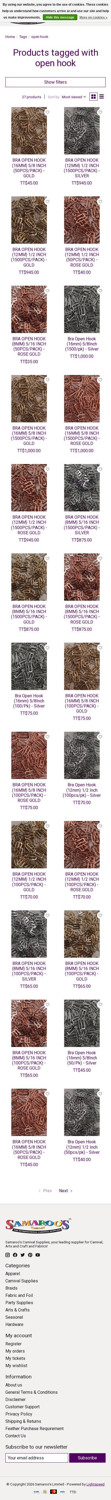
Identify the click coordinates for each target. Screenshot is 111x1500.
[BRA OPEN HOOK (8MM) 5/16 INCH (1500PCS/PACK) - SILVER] (82, 487)
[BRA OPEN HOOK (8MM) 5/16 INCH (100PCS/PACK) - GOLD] (82, 934)
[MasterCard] (53, 1492)
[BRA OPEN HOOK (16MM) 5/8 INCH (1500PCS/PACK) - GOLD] (29, 398)
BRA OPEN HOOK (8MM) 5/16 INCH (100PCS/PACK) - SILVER (29, 971)
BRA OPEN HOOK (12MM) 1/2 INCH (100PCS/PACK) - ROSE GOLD (82, 882)
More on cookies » (93, 17)
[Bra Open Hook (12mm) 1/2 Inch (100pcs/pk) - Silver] (82, 755)
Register (13, 1343)
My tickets (15, 1358)
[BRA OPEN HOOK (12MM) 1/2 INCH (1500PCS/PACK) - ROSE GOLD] (29, 487)
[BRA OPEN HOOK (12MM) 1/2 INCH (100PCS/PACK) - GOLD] (29, 844)
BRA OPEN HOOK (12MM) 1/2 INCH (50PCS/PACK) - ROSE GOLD (82, 257)
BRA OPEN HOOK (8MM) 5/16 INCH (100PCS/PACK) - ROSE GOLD (29, 1060)
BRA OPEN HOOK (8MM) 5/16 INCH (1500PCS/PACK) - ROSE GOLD (82, 614)
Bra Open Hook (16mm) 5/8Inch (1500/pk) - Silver (82, 344)
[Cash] (44, 1492)
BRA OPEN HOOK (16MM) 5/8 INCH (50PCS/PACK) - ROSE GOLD (29, 1149)
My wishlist (16, 1365)
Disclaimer (15, 1399)
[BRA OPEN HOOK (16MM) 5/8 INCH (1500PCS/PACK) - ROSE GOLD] (82, 398)
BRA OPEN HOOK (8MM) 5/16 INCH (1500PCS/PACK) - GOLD (29, 614)
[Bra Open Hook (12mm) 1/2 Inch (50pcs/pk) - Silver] (82, 1112)
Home (10, 37)
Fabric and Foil (19, 1295)
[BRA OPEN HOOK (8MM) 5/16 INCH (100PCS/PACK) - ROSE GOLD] (29, 1023)
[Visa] (62, 1492)
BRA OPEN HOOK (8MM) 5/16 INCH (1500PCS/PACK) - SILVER (82, 525)
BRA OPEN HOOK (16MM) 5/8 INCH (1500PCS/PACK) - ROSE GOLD (82, 436)
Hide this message (60, 17)
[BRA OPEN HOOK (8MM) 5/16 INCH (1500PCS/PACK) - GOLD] (29, 577)
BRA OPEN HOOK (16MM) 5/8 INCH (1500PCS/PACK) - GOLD (29, 436)
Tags (23, 37)
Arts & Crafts (17, 1309)
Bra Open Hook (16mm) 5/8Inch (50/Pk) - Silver (82, 1058)
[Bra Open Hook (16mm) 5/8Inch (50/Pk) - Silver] (82, 1023)
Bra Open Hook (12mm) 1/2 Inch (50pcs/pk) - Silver (82, 1147)
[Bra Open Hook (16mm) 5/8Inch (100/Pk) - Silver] (29, 666)
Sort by (53, 97)
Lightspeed (95, 1484)
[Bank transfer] (36, 1492)
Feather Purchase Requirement (34, 1428)
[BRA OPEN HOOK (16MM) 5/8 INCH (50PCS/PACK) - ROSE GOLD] (29, 1112)
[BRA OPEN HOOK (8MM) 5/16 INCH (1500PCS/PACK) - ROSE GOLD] (82, 577)
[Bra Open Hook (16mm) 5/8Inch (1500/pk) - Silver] (82, 309)
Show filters (55, 82)
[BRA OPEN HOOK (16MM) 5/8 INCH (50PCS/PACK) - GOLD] (29, 130)
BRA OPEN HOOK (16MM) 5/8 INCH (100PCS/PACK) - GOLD (82, 703)
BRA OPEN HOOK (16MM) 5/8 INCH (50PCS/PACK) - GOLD (29, 168)
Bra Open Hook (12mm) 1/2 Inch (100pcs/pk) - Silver (82, 790)
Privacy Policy (18, 1414)
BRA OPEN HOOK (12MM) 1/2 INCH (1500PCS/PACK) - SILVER (82, 168)
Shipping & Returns (23, 1421)
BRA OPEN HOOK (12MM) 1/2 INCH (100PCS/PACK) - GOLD (29, 882)
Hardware (14, 1324)
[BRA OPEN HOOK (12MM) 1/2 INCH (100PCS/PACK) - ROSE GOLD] (82, 844)
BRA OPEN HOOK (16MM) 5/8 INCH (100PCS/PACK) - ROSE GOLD (29, 792)
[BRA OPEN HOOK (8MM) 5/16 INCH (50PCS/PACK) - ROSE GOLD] (29, 309)
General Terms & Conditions (31, 1392)
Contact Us (15, 1435)
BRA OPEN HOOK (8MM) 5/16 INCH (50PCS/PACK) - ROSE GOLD (29, 346)
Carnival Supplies (21, 1280)
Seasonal (14, 1317)
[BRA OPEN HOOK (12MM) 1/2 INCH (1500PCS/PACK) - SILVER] (82, 130)
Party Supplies (19, 1302)
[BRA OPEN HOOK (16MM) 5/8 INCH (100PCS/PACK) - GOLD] (82, 666)
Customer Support (22, 1406)
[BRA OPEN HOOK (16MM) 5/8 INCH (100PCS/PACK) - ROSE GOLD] (29, 755)
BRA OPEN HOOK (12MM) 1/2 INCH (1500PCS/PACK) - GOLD (29, 257)
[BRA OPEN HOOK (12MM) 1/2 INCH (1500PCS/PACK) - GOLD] (29, 220)
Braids (11, 1288)
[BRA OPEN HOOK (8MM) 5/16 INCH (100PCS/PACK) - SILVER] (29, 934)
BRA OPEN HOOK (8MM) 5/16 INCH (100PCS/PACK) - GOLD (82, 971)
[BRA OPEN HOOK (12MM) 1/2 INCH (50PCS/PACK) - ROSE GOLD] (82, 220)
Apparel (12, 1273)
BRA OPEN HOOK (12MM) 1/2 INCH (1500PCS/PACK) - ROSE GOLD (29, 525)
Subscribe (87, 1457)
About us (13, 1385)
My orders (15, 1351)
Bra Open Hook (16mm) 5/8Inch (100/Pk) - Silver (29, 701)
